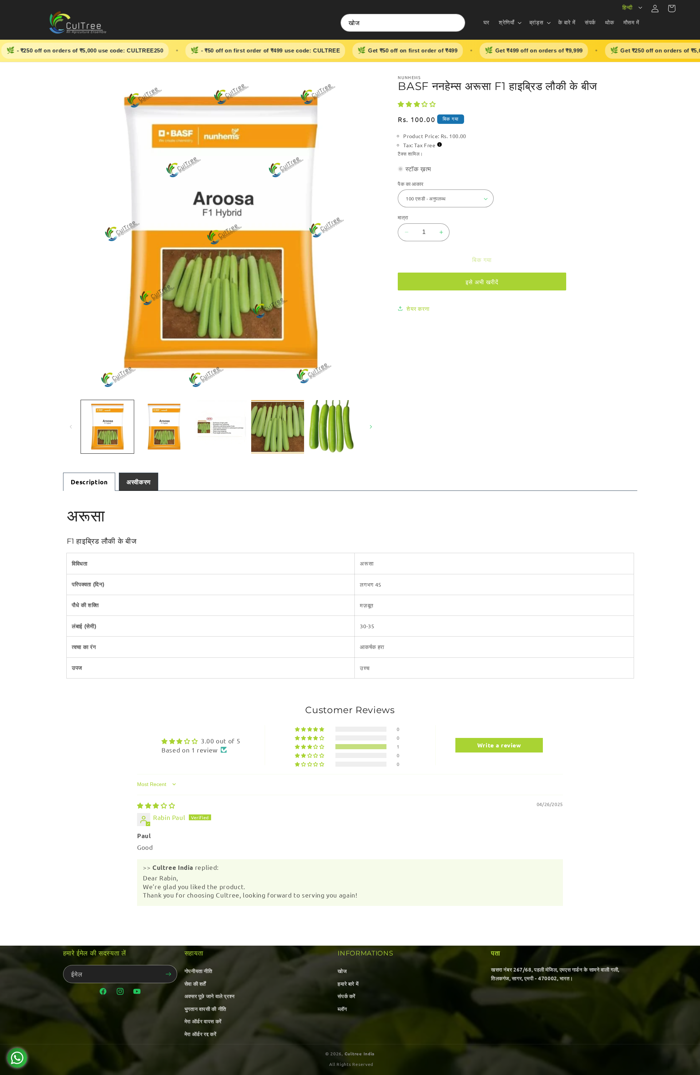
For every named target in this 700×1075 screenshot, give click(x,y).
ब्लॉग (342, 1008)
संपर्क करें (346, 996)
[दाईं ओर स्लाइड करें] (371, 427)
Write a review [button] (499, 745)
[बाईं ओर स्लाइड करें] (71, 427)
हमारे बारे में (348, 983)
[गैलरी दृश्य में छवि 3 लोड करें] (220, 426)
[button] (509, 23)
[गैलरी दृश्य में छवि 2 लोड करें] (163, 426)
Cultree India (360, 1053)
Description (89, 482)
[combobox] (403, 22)
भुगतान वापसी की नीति (205, 1008)
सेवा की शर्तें (195, 983)
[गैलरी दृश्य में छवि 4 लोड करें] (277, 426)
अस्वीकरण (139, 482)
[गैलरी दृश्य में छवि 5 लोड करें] (334, 426)
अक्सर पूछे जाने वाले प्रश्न (209, 996)
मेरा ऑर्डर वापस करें (203, 1021)
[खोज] (456, 22)
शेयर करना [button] (418, 308)
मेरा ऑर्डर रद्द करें (200, 1034)
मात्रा (403, 217)
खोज (342, 970)
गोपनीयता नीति (198, 970)
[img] (156, 805)
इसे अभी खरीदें (482, 281)
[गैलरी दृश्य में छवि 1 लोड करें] (107, 426)
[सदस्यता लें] (168, 974)
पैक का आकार (410, 183)
